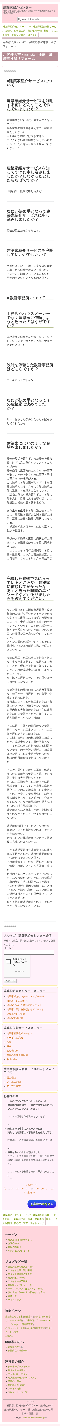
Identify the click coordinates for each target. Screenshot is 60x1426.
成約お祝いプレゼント (19, 1250)
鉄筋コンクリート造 (15, 1328)
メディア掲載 (14, 1388)
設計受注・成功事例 (18, 1350)
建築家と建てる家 (14, 1316)
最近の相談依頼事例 (17, 1054)
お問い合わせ (14, 1059)
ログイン (32, 34)
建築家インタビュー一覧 (20, 1284)
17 (27, 1188)
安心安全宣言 (19, 34)
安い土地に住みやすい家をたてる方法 (26, 1292)
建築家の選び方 (15, 1018)
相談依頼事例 (35, 30)
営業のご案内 (14, 1381)
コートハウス (11, 1331)
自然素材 (28, 1316)
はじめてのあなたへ (17, 1000)
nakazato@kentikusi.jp (34, 1417)
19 (37, 1188)
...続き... (9, 1335)
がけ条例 (30, 1328)
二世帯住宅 (28, 1320)
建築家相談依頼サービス (19, 1033)
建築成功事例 (14, 1246)
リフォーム (10, 1320)
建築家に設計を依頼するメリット (24, 1005)
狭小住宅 (46, 1316)
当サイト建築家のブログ (20, 1273)
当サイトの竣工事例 (18, 1281)
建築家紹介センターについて (22, 1377)
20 (42, 1188)
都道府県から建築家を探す (21, 1266)
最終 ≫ (31, 1192)
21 (47, 1188)
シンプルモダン (12, 1324)
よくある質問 (14, 1081)
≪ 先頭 (29, 1184)
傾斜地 (37, 1316)
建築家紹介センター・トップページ (25, 996)
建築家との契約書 (16, 1013)
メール (8, 948)
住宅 (20, 1320)
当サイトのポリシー (18, 1370)
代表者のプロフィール (19, 1366)
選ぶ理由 (11, 1077)
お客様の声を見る (41, 1204)
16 (22, 1188)
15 (17, 1188)
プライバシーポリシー (19, 1373)
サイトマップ (37, 1223)
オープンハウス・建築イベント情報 (25, 1288)
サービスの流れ (15, 1037)
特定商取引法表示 (16, 1384)
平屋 (48, 1328)
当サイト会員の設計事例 (20, 1270)
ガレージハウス (42, 1320)
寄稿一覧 (12, 1295)
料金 (46, 30)
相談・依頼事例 (36, 1219)
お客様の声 (20, 30)
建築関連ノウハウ (16, 1277)
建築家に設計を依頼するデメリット (25, 1009)
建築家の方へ (15, 1346)
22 (52, 1188)
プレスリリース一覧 (18, 1392)
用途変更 (40, 1328)
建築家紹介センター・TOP (17, 26)
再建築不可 (27, 1324)
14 (12, 1188)
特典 (9, 1041)
